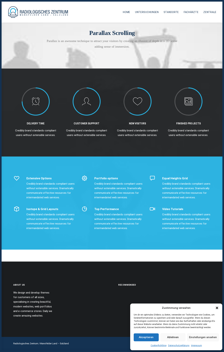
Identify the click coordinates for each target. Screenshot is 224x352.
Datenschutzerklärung (178, 345)
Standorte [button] (171, 12)
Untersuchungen (147, 12)
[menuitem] (128, 12)
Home (126, 12)
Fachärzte (191, 12)
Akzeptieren (146, 337)
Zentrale (209, 12)
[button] (217, 308)
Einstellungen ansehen (203, 337)
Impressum (196, 345)
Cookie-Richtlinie (158, 345)
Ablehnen (173, 337)
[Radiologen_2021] (39, 12)
